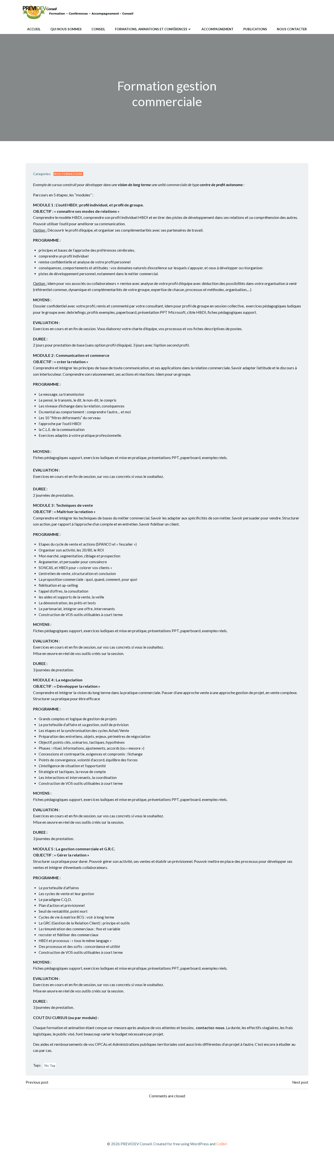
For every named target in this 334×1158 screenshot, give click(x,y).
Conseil (98, 29)
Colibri (221, 1144)
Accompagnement (217, 29)
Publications (255, 29)
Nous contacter (292, 29)
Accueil (34, 29)
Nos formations (68, 173)
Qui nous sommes (66, 29)
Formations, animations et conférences (151, 29)
